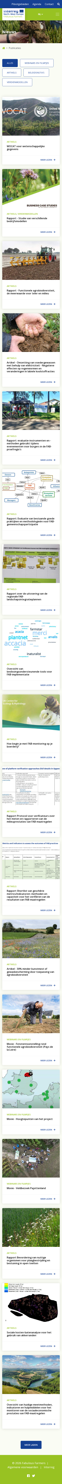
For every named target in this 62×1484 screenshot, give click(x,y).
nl (40, 14)
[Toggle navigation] (57, 14)
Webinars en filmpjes (37, 63)
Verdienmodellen (17, 82)
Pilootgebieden (20, 4)
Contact (49, 4)
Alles (10, 63)
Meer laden (31, 1444)
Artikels (12, 72)
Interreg (49, 1467)
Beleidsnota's (36, 72)
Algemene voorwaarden (23, 1467)
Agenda (37, 4)
